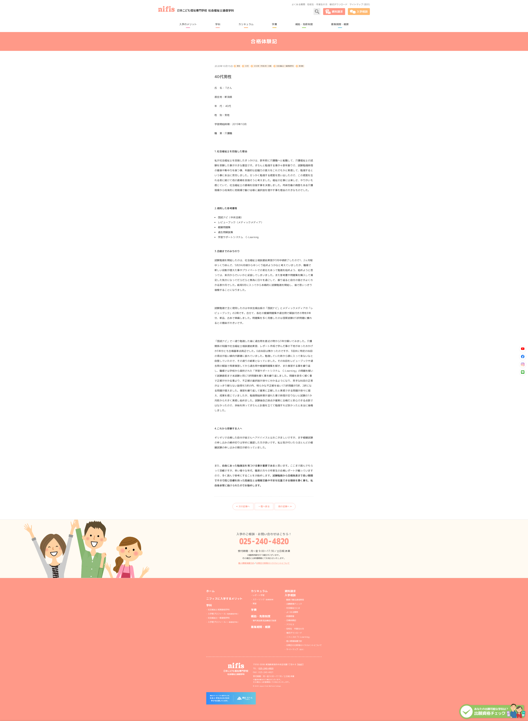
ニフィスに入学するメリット (224, 598)
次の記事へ (244, 506)
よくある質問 (298, 4)
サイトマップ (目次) (360, 4)
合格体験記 (291, 620)
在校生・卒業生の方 (317, 4)
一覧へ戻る (264, 506)
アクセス (290, 624)
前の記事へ (284, 506)
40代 (247, 66)
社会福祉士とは (293, 608)
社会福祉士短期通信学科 (219, 609)
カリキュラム (259, 591)
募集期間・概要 (261, 627)
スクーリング (264, 599)
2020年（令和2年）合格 (262, 66)
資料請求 (290, 591)
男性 (238, 66)
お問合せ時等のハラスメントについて (273, 563)
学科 (209, 605)
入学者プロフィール (223, 613)
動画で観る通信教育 (295, 599)
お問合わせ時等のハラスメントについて (304, 645)
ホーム (210, 591)
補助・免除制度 (261, 616)
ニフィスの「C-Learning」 (298, 637)
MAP (300, 664)
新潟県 (301, 66)
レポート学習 (258, 595)
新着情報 (290, 616)
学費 (254, 610)
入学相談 (290, 595)
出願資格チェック (294, 604)
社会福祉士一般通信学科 (285, 66)
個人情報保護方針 (246, 563)
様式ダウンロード (338, 4)
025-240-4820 (265, 668)
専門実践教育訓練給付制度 (264, 620)
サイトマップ (295, 649)
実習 (254, 603)
